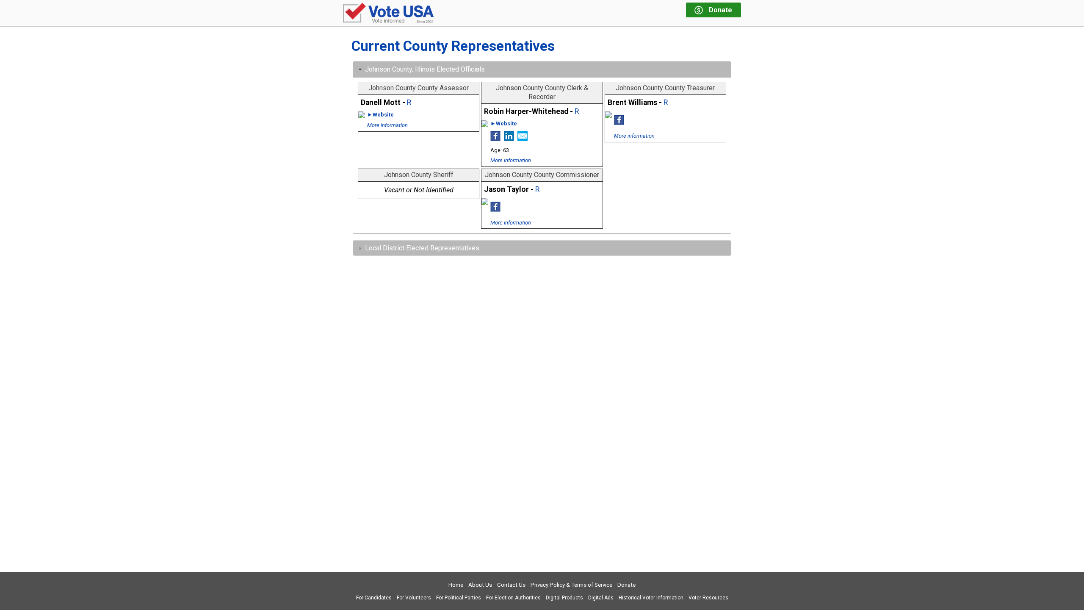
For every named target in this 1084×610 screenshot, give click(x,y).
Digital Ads (601, 598)
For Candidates (374, 598)
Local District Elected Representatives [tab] (422, 248)
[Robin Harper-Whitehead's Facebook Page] (495, 138)
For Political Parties (458, 598)
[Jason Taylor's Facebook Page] (495, 209)
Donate (626, 585)
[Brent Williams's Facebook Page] (619, 122)
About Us (480, 585)
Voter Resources (708, 598)
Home (455, 585)
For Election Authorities (513, 598)
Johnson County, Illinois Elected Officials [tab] (425, 69)
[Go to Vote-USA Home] (388, 13)
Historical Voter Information (651, 598)
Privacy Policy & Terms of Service (571, 585)
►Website (380, 114)
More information (387, 125)
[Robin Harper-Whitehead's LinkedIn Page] (509, 138)
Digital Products (564, 598)
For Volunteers (414, 598)
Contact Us (511, 585)
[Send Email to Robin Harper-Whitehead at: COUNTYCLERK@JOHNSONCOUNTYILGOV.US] (522, 138)
